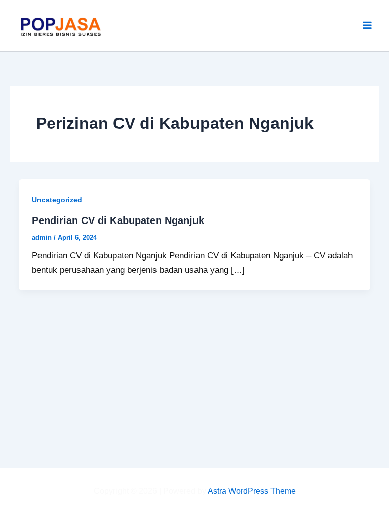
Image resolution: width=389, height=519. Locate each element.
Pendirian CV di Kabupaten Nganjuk (118, 220)
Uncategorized (57, 200)
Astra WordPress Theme (252, 491)
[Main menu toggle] (367, 26)
